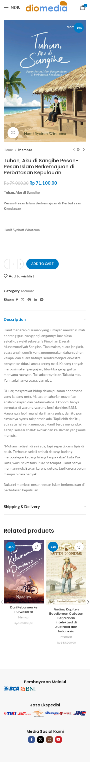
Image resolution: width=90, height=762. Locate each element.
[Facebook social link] (17, 299)
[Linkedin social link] (35, 299)
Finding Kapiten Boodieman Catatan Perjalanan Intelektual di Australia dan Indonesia (66, 620)
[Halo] (14, 266)
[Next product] (83, 149)
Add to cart (42, 264)
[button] (36, 546)
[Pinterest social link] (29, 299)
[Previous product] (73, 149)
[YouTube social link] (58, 739)
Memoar (25, 150)
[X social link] (23, 299)
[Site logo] (47, 7)
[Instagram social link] (49, 739)
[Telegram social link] (41, 299)
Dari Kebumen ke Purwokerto (24, 609)
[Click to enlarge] (13, 132)
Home (8, 150)
